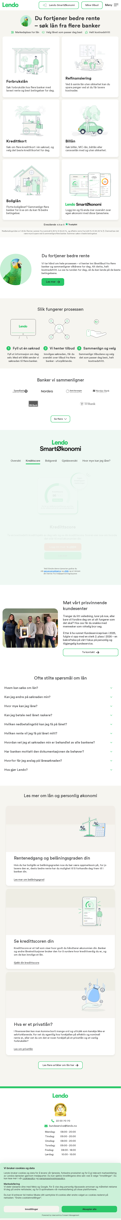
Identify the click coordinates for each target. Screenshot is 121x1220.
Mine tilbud (91, 5)
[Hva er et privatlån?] (60, 995)
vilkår (66, 571)
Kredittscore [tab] (33, 460)
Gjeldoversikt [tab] (69, 460)
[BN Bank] (33, 404)
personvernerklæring (52, 571)
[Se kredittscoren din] (60, 912)
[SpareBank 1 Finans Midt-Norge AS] (20, 391)
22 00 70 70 (63, 1121)
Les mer (51, 281)
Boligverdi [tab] (51, 460)
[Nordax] (101, 391)
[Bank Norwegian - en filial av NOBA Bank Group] (74, 391)
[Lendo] (11, 5)
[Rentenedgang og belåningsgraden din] (60, 829)
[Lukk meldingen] (117, 10)
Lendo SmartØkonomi (62, 5)
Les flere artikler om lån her (58, 1065)
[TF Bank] (87, 404)
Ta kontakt (88, 652)
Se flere (58, 419)
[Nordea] (47, 391)
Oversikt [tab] (16, 460)
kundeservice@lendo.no (63, 1126)
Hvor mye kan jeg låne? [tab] (96, 460)
